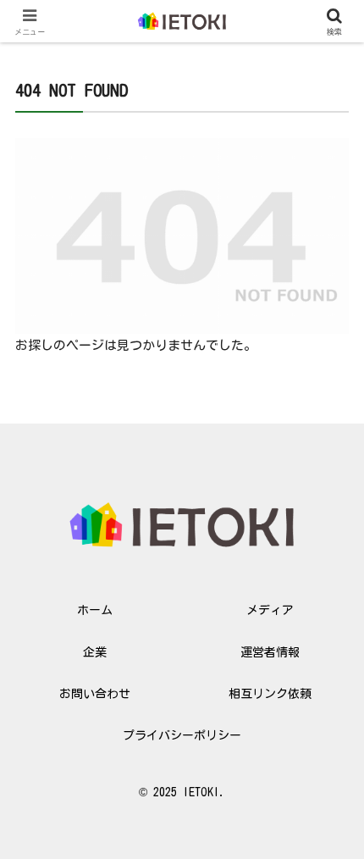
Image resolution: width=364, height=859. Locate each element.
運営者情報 (270, 652)
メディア (270, 610)
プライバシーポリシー (182, 735)
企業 (95, 652)
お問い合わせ (94, 694)
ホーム (95, 610)
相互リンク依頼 (270, 694)
